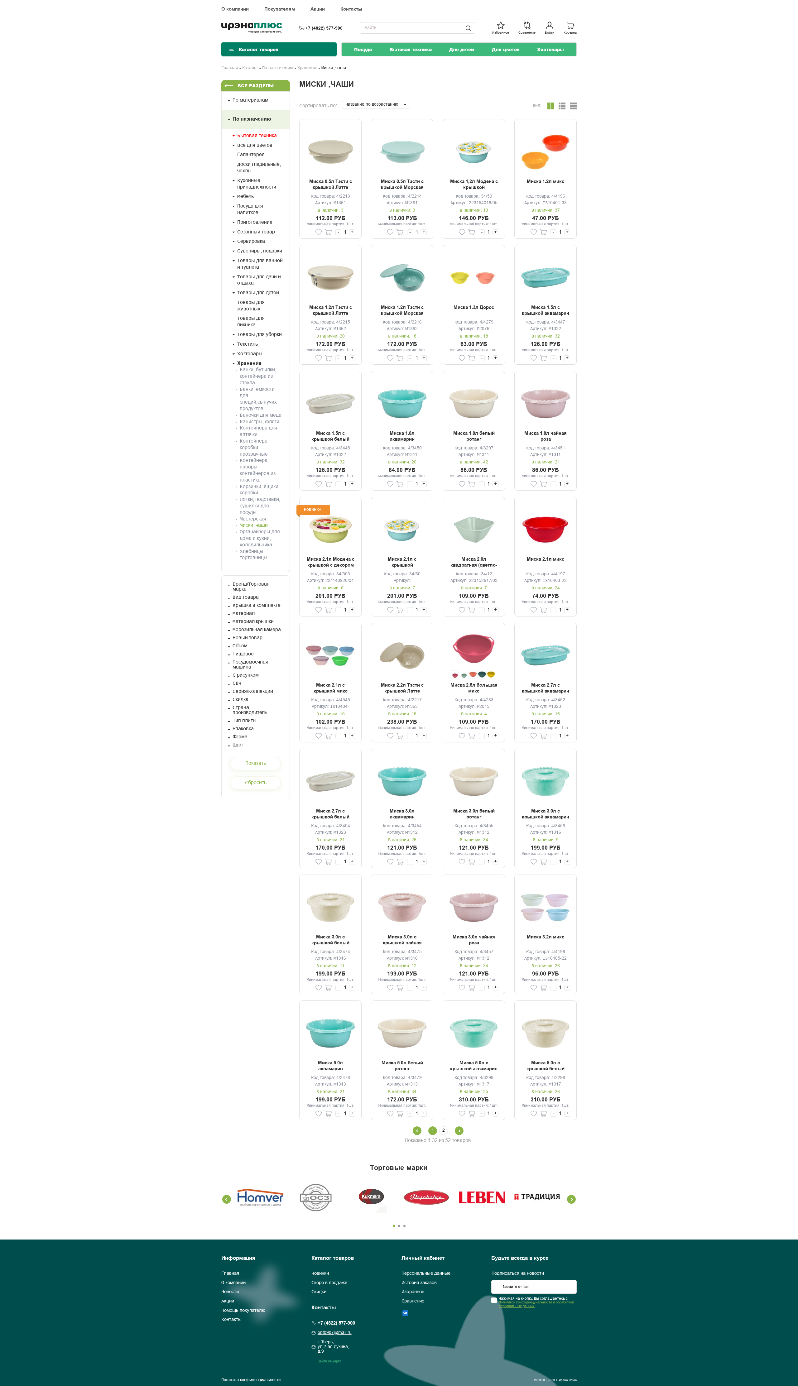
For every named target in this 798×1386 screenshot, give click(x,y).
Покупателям (279, 9)
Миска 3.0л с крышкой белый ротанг (330, 940)
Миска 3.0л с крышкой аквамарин (545, 814)
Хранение (307, 68)
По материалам (250, 100)
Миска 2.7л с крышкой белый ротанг (330, 814)
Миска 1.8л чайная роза (545, 436)
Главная (229, 68)
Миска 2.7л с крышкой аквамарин (545, 688)
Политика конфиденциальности (251, 1380)
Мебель (245, 196)
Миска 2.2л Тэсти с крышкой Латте (402, 688)
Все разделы (256, 86)
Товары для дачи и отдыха (259, 280)
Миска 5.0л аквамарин (330, 1066)
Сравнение (412, 1301)
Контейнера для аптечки (258, 431)
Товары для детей (258, 292)
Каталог (250, 68)
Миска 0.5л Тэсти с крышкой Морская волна (402, 185)
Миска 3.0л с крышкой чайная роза (402, 940)
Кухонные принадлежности (256, 183)
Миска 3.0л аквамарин (402, 814)
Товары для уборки (259, 334)
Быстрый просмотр (330, 152)
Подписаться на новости (518, 1273)
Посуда (363, 49)
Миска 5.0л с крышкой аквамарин (474, 1066)
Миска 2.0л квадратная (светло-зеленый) (473, 562)
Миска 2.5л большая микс (474, 688)
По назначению (277, 68)
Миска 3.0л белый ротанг (474, 814)
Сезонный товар (256, 232)
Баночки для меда (260, 415)
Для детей (461, 49)
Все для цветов (254, 145)
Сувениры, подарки (259, 251)
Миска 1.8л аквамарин (402, 436)
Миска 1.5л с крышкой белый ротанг (330, 436)
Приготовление (254, 222)
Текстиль (247, 344)
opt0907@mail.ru (335, 1333)
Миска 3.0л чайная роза (474, 940)
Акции (317, 9)
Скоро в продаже (329, 1283)
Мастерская (253, 519)
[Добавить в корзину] (328, 232)
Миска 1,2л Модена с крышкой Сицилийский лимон (474, 185)
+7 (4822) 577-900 (324, 28)
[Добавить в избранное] (318, 232)
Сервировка (251, 241)
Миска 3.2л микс (545, 937)
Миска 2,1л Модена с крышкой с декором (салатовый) (330, 562)
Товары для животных (251, 305)
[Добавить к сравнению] (309, 232)
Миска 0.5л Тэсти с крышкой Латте (330, 184)
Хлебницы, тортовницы (253, 554)
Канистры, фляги (259, 422)
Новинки (320, 1273)
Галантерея (251, 154)
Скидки (318, 1292)
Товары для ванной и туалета (260, 264)
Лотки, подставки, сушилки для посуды (260, 506)
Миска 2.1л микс (545, 559)
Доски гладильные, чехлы (259, 167)
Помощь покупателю (243, 1310)
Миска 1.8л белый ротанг (474, 436)
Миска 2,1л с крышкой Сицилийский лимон (402, 562)
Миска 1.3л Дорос (474, 307)
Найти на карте (329, 1361)
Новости (230, 1292)
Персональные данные (425, 1273)
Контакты (351, 9)
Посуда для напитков (250, 209)
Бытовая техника (411, 49)
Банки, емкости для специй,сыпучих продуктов (258, 399)
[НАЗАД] (459, 1130)
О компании (235, 9)
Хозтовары (550, 49)
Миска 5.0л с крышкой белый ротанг (545, 1066)
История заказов (419, 1283)
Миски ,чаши (254, 525)
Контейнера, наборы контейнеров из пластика (258, 470)
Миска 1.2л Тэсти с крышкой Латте (330, 310)
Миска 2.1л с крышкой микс (331, 688)
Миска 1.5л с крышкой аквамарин (545, 310)
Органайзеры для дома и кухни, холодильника (260, 538)
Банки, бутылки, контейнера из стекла (258, 376)
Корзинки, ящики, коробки (260, 490)
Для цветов (506, 49)
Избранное (412, 1292)
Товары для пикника (251, 321)
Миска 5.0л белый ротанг (402, 1066)
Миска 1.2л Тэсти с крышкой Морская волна (402, 311)
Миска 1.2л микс (545, 181)
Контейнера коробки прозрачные (254, 448)
